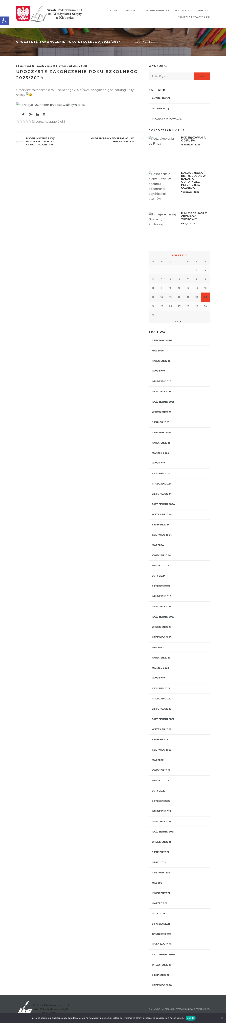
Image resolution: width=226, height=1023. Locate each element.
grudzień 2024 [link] (162, 483)
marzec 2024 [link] (160, 565)
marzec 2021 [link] (160, 903)
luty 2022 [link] (158, 790)
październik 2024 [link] (163, 504)
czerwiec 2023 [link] (162, 637)
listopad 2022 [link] (161, 708)
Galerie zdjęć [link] (161, 108)
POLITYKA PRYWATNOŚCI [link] (194, 17)
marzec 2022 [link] (160, 780)
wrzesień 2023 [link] (161, 626)
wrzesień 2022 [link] (161, 729)
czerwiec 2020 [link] (162, 985)
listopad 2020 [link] (162, 944)
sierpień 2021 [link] (160, 852)
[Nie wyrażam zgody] (222, 1018)
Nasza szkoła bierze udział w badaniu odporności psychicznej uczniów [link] (193, 180)
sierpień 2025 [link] (160, 422)
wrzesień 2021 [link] (161, 841)
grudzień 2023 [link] (161, 596)
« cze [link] (178, 321)
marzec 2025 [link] (160, 452)
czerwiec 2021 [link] (161, 872)
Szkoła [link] (127, 10)
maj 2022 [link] (158, 760)
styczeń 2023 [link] (161, 688)
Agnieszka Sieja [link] (71, 66)
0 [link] (56, 66)
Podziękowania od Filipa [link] (193, 139)
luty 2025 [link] (158, 463)
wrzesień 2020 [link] (162, 964)
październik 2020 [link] (163, 954)
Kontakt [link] (204, 10)
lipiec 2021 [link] (159, 862)
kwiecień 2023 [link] (161, 657)
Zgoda (190, 1018)
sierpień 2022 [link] (160, 739)
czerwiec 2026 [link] (162, 340)
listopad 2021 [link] (161, 821)
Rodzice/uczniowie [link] (153, 10)
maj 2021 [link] (157, 882)
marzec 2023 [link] (160, 667)
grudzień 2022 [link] (161, 698)
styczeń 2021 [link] (161, 923)
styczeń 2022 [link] (161, 800)
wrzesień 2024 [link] (162, 514)
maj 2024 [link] (158, 545)
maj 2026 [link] (158, 350)
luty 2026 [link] (158, 371)
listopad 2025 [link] (161, 391)
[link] (4, 21)
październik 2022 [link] (163, 719)
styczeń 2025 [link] (161, 473)
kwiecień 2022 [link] (161, 770)
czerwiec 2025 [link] (162, 432)
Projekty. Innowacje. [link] (166, 118)
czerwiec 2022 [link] (162, 749)
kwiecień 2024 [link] (161, 555)
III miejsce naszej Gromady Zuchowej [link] (194, 216)
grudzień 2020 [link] (161, 934)
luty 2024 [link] (158, 575)
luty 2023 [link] (158, 678)
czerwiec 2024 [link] (162, 534)
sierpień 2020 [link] (161, 974)
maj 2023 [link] (158, 647)
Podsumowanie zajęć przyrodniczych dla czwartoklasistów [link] (40, 141)
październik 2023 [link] (163, 616)
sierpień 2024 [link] (161, 524)
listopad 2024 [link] (162, 493)
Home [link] (113, 10)
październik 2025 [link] (163, 401)
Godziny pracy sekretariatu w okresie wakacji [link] (112, 140)
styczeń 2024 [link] (161, 586)
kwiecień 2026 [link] (161, 360)
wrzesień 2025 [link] (161, 412)
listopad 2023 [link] (161, 606)
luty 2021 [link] (158, 913)
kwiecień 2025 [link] (161, 442)
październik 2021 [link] (163, 831)
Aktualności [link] (183, 10)
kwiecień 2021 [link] (161, 893)
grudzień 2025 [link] (161, 381)
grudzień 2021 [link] (161, 811)
